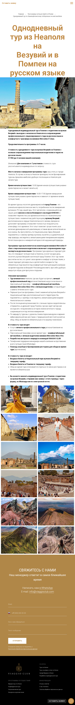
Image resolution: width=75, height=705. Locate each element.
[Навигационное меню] (71, 3)
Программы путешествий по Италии (40, 14)
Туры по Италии (43, 667)
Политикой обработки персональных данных (22, 649)
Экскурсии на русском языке (16, 692)
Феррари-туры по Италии (15, 684)
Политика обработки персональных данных (51, 689)
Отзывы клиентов (44, 684)
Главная (21, 14)
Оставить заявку (9, 3)
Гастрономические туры (14, 689)
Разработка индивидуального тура (48, 676)
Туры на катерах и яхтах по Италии (48, 670)
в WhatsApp (46, 587)
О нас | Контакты (43, 686)
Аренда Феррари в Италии (46, 673)
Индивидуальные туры (14, 686)
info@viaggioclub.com (41, 591)
